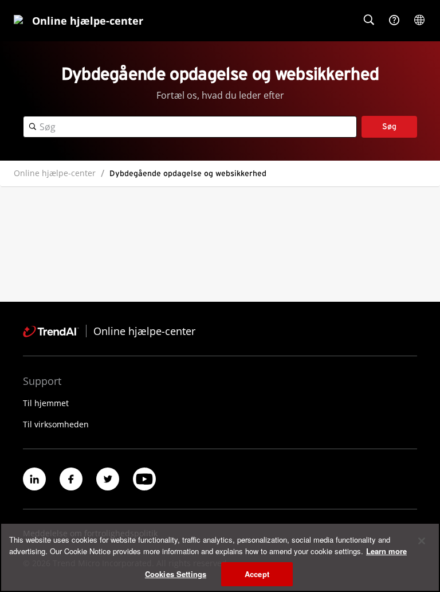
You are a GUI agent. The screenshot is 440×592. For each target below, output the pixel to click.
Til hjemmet (46, 403)
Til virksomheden (56, 424)
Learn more (386, 551)
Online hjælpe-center (55, 173)
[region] (220, 557)
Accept (257, 573)
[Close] (421, 541)
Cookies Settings (175, 573)
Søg (389, 127)
